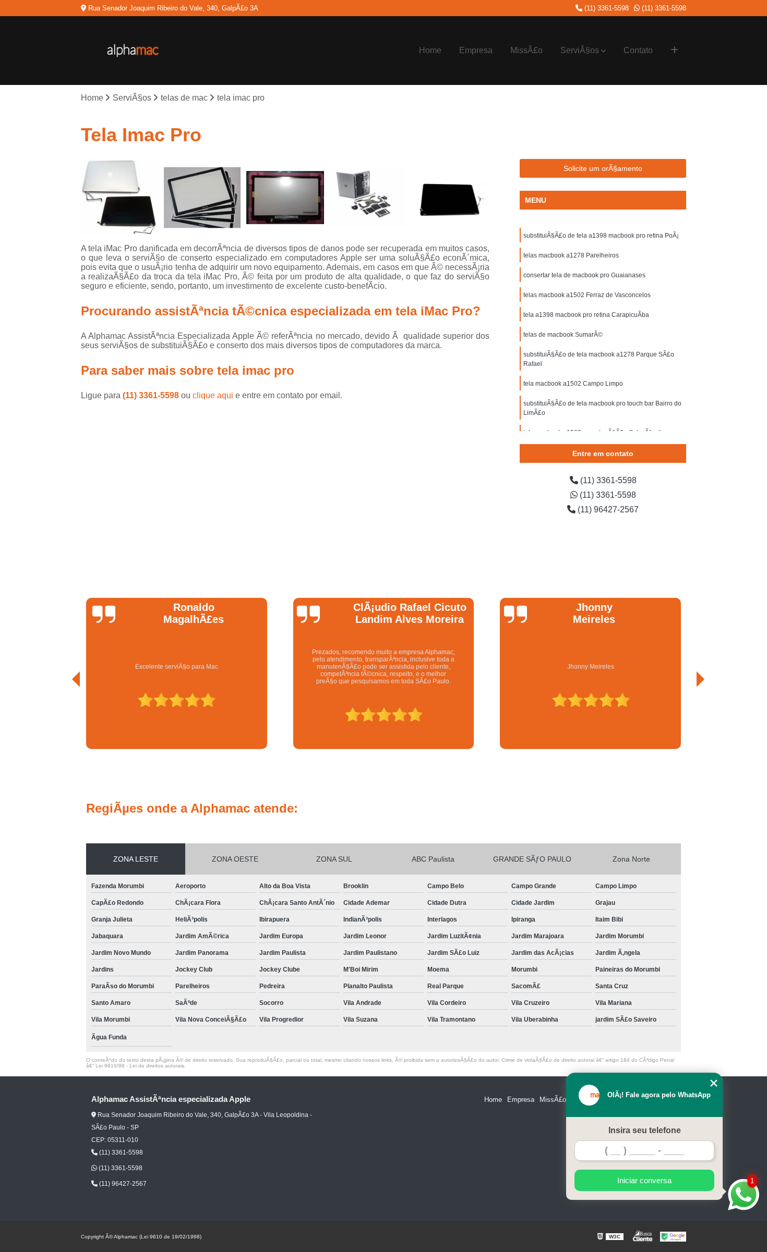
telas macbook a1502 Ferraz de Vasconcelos (587, 295)
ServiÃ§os (579, 50)
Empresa (476, 50)
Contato (638, 50)
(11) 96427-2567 (607, 509)
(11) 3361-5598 (605, 8)
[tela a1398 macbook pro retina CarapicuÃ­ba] (450, 198)
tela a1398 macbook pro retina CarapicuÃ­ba (586, 314)
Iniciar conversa (644, 1180)
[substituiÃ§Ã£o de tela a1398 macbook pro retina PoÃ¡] (120, 198)
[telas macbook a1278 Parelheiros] (203, 198)
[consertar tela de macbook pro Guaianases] (285, 198)
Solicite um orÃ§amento (603, 168)
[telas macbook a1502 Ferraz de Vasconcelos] (368, 198)
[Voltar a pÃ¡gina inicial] (133, 50)
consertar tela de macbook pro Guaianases (584, 275)
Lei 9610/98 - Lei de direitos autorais (139, 1066)
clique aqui (213, 395)
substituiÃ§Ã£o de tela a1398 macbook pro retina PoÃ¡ (601, 235)
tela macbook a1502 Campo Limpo (573, 383)
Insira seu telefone (644, 1130)
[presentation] (61, 719)
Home (430, 50)
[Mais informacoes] (674, 50)
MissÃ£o (526, 50)
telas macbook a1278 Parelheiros (571, 255)
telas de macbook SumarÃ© (563, 334)
